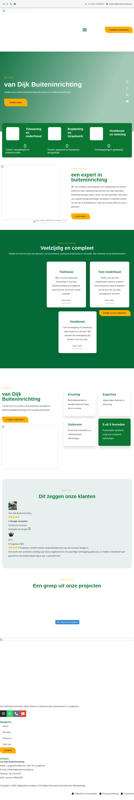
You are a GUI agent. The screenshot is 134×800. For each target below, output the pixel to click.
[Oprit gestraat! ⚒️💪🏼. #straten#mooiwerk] (18, 610)
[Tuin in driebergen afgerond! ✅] (83, 594)
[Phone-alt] (11, 4)
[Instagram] (4, 4)
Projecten (7, 738)
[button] (84, 29)
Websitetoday (79, 786)
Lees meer (66, 300)
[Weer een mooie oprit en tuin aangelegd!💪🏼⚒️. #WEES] (83, 612)
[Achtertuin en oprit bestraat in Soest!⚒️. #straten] (116, 610)
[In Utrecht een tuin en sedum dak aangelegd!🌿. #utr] (50, 612)
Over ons (7, 744)
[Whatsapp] (7, 4)
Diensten (7, 732)
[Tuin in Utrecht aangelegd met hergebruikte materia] (50, 598)
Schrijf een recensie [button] (17, 525)
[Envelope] (15, 4)
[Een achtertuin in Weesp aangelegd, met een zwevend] (116, 598)
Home (5, 726)
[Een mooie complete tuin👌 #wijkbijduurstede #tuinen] (18, 598)
